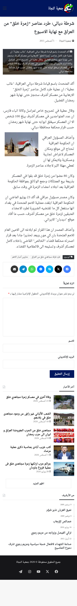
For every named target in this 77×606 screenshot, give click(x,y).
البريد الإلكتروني (66, 357)
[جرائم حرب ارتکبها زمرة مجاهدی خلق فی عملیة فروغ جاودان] (64, 469)
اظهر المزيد (38, 483)
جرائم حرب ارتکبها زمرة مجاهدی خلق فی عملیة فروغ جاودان (28, 465)
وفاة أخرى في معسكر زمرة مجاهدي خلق (28, 397)
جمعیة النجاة (65, 41)
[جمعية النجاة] (60, 8)
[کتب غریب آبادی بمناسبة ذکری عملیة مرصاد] (64, 452)
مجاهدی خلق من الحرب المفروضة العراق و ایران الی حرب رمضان (27, 432)
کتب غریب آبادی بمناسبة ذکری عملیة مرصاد (30, 449)
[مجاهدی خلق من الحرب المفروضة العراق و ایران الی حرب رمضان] (64, 436)
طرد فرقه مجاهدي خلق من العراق (46, 257)
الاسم (71, 341)
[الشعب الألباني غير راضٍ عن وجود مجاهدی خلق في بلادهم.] (64, 419)
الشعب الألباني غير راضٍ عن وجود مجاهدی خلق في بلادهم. (27, 415)
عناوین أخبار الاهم (20, 257)
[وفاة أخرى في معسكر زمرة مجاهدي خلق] (64, 402)
